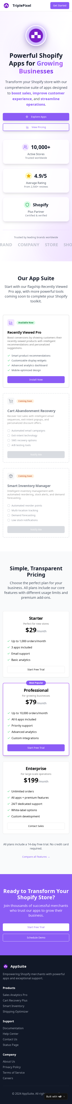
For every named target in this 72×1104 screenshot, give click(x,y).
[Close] (64, 1096)
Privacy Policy (12, 1067)
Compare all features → (36, 856)
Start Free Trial (36, 669)
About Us (9, 1061)
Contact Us (10, 1039)
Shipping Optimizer (15, 1011)
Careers (8, 1078)
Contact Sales (36, 826)
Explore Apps (38, 116)
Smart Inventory (13, 1006)
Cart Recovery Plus (15, 1000)
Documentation (13, 1028)
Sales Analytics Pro (15, 995)
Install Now (36, 379)
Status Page (11, 1045)
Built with (51, 1096)
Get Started (59, 5)
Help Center (11, 1034)
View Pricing (39, 127)
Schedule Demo (36, 937)
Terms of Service (14, 1073)
